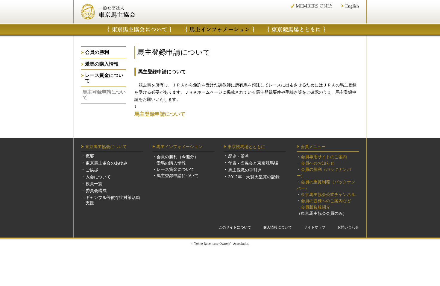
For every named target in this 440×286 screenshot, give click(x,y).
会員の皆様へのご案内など (326, 200)
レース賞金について (104, 78)
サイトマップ (314, 227)
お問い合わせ (348, 227)
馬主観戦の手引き (245, 170)
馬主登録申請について (104, 94)
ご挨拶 (92, 170)
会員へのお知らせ (317, 163)
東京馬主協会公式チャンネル (328, 194)
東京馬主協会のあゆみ (107, 163)
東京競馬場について (296, 29)
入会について (98, 176)
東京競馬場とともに (246, 146)
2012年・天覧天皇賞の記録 (254, 176)
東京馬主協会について (139, 29)
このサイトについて (235, 227)
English (350, 6)
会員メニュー (313, 146)
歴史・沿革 (238, 156)
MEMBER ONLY (311, 6)
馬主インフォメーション (219, 29)
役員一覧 (94, 183)
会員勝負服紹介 (315, 207)
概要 (90, 156)
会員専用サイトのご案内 (324, 156)
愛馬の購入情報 (102, 63)
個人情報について (277, 227)
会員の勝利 (97, 52)
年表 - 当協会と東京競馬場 (253, 163)
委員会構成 (96, 190)
